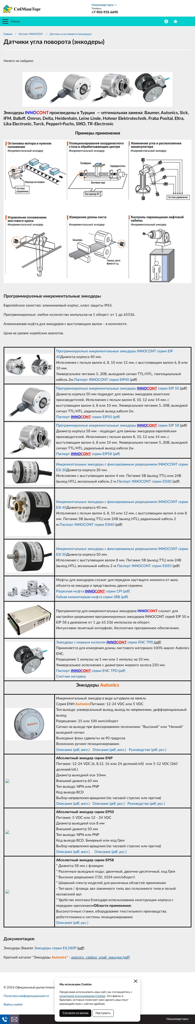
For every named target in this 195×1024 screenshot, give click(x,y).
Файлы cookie (13, 1004)
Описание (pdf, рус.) (109, 803)
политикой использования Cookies (82, 996)
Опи (96, 750)
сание (104, 750)
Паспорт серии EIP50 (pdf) (88, 417)
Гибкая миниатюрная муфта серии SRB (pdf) (92, 597)
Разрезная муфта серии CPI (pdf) (93, 591)
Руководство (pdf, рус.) (147, 750)
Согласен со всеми (75, 1013)
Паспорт (63, 671)
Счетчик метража (71, 676)
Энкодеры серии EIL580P (55, 948)
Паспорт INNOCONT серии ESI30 (144, 481)
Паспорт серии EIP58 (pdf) (88, 454)
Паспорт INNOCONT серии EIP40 (101, 380)
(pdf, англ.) (117, 750)
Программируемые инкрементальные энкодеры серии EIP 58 (117, 425)
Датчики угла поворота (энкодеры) (71, 34)
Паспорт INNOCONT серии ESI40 (87, 524)
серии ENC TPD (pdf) (103, 671)
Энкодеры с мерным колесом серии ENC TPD (104, 642)
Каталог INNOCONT (31, 34)
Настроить (103, 1013)
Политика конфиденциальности (26, 996)
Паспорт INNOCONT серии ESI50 (144, 566)
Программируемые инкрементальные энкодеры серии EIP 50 (117, 388)
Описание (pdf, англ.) (73, 750)
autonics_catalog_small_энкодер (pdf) (100, 957)
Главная (8, 34)
